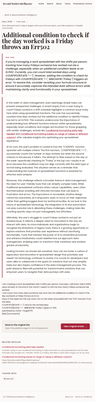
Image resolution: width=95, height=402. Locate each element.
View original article (75, 326)
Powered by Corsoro (82, 3)
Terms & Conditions (83, 397)
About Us (69, 397)
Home (41, 3)
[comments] (13, 313)
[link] (4, 313)
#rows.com (9, 379)
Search (50, 3)
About (59, 3)
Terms (67, 3)
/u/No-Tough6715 (24, 310)
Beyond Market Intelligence (17, 3)
